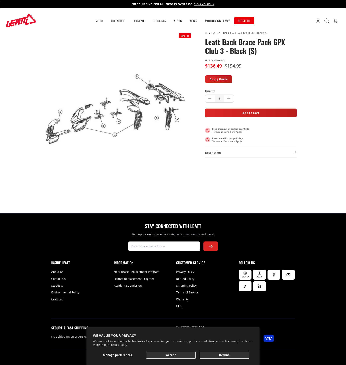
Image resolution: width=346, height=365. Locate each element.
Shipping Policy (186, 285)
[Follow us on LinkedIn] (259, 286)
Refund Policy (185, 279)
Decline (224, 355)
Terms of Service (187, 292)
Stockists (159, 20)
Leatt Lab (57, 299)
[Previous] (105, 4)
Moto (99, 20)
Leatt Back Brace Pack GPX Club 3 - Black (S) (241, 32)
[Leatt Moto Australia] (21, 21)
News (193, 20)
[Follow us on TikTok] (245, 286)
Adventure (118, 20)
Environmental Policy (65, 292)
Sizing (178, 20)
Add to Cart (250, 113)
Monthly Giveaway (217, 20)
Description (213, 153)
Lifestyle (139, 20)
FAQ (179, 306)
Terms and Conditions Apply (227, 131)
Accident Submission (128, 285)
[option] (115, 109)
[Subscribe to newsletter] (210, 246)
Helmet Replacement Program (134, 279)
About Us (57, 272)
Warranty (182, 299)
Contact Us (58, 279)
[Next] (241, 4)
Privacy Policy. (119, 345)
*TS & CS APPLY (204, 4)
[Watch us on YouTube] (288, 275)
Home (208, 32)
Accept (171, 355)
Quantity (210, 91)
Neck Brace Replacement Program (136, 272)
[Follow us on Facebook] (274, 275)
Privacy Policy (185, 272)
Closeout (244, 20)
